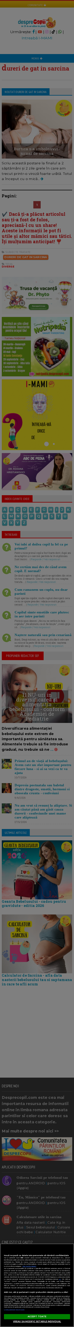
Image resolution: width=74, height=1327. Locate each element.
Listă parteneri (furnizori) (14, 1310)
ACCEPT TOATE (37, 1316)
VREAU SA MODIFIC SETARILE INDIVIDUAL (37, 1321)
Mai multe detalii (29, 1266)
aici (60, 1279)
